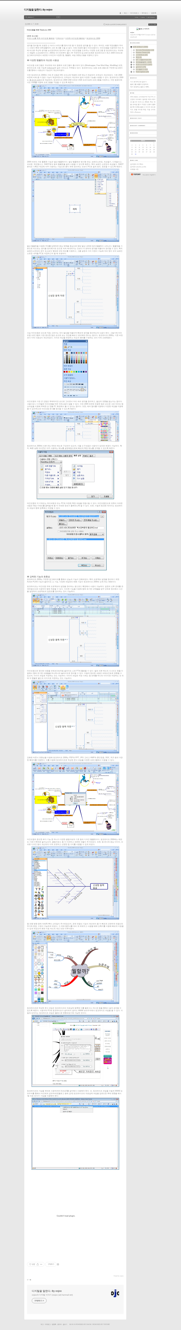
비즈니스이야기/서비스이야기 (116, 24)
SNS (131, 97)
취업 (144, 109)
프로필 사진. (134, 169)
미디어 (148, 107)
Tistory (106, 1324)
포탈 (135, 109)
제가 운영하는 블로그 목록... (140, 87)
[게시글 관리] (41, 1264)
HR (133, 107)
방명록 (153, 13)
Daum (88, 1324)
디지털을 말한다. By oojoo (38, 9)
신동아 (149, 104)
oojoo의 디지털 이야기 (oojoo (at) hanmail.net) (52, 1295)
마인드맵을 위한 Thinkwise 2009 (39, 30)
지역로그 (47, 1324)
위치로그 (145, 13)
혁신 (151, 102)
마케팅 (137, 107)
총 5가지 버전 (35, 80)
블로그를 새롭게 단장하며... (139, 84)
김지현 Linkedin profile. (138, 167)
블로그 (142, 107)
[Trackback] (28, 1279)
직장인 (144, 104)
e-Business (137, 112)
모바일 (134, 104)
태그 (125, 13)
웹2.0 (139, 104)
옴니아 (134, 102)
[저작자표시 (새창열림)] (58, 1264)
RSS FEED (154, 24)
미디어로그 (134, 13)
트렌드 (135, 97)
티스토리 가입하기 (149, 175)
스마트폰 (142, 97)
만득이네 (50, 68)
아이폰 (140, 109)
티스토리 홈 (136, 174)
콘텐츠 (147, 102)
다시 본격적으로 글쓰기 (138, 82)
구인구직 (150, 97)
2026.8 (143, 140)
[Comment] (30, 1279)
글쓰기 (65, 1324)
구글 (148, 109)
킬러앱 (144, 99)
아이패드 (138, 99)
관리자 (59, 1324)
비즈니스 (141, 102)
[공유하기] (37, 1264)
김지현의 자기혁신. (137, 164)
